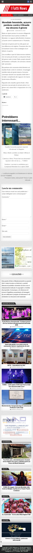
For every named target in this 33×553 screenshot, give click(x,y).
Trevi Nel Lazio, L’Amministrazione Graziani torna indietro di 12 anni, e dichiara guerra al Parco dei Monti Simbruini (16, 461)
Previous (4, 426)
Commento (6, 197)
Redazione (11, 30)
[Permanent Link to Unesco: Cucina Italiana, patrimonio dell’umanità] (16, 529)
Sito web (4, 231)
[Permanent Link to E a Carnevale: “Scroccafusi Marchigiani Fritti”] (16, 506)
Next (29, 426)
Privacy (1, 544)
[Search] (31, 2)
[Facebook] (28, 2)
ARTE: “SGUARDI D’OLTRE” (16, 365)
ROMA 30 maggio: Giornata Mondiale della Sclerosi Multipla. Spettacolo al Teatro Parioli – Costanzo (16, 488)
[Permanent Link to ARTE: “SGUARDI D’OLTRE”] (16, 356)
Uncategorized (16, 19)
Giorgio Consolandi (17, 326)
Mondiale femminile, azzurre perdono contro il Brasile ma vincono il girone (16, 25)
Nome (4, 219)
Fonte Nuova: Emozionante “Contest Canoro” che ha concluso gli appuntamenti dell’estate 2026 (16, 323)
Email (4, 225)
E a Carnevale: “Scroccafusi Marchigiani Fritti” (16, 514)
